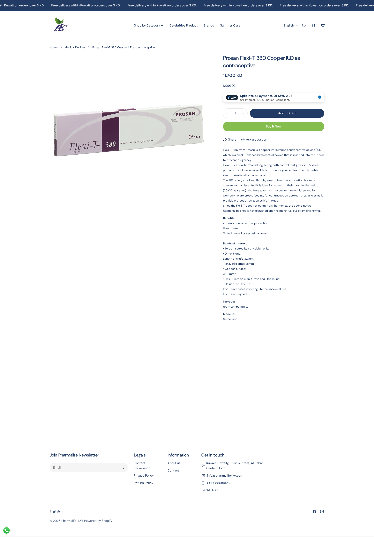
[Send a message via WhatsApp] (6, 530)
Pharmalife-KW (72, 521)
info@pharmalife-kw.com (224, 475)
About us (174, 463)
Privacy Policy (144, 475)
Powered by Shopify (98, 521)
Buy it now (273, 126)
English (289, 25)
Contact (173, 470)
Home (53, 47)
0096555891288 (219, 483)
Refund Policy (143, 483)
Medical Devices (74, 47)
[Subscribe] (123, 468)
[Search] (304, 25)
